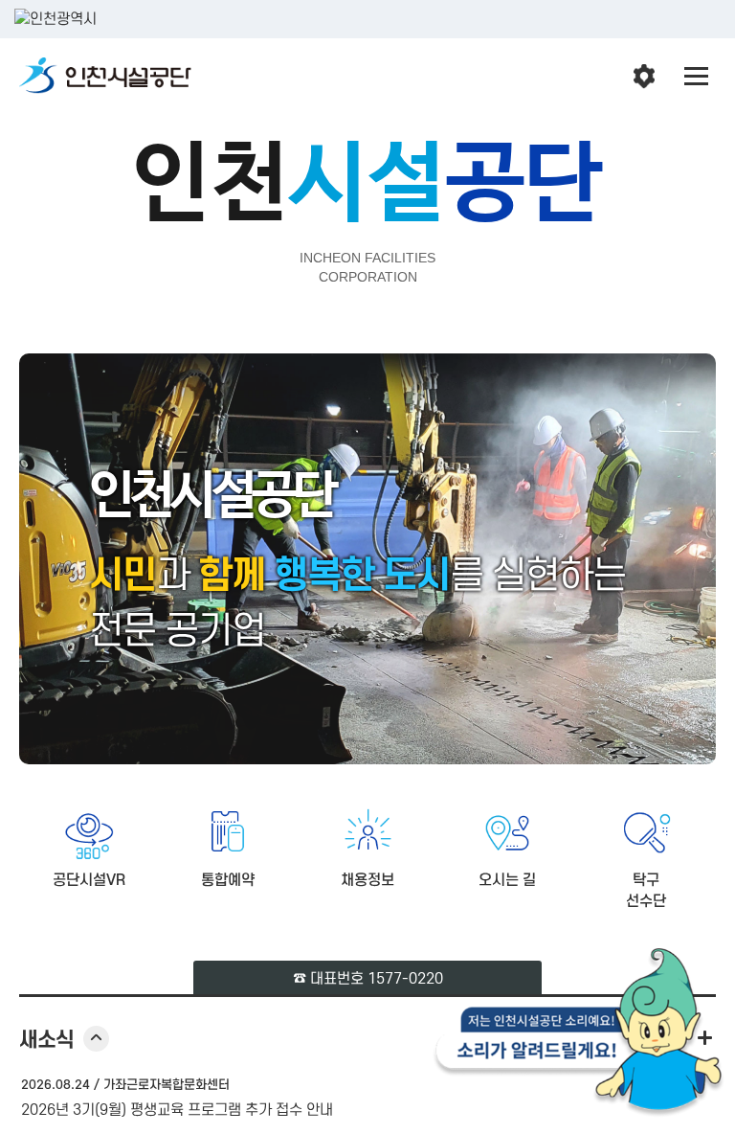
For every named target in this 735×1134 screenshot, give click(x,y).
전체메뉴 (697, 77)
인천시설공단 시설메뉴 (644, 77)
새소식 (64, 1040)
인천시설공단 (105, 76)
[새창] (578, 1036)
